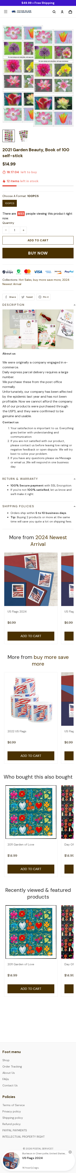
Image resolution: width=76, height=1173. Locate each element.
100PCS (33, 196)
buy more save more (47, 280)
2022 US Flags (16, 731)
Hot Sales (25, 280)
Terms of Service (13, 1105)
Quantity (8, 223)
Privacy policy (11, 1111)
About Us (8, 1073)
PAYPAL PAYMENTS (14, 1130)
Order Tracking (12, 1066)
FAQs (5, 1079)
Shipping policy (12, 1118)
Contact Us (10, 1085)
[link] (11, 1160)
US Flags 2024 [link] (32, 1158)
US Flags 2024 (17, 611)
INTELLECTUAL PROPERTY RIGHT (23, 1136)
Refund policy (11, 1124)
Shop (6, 1060)
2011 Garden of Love (20, 844)
